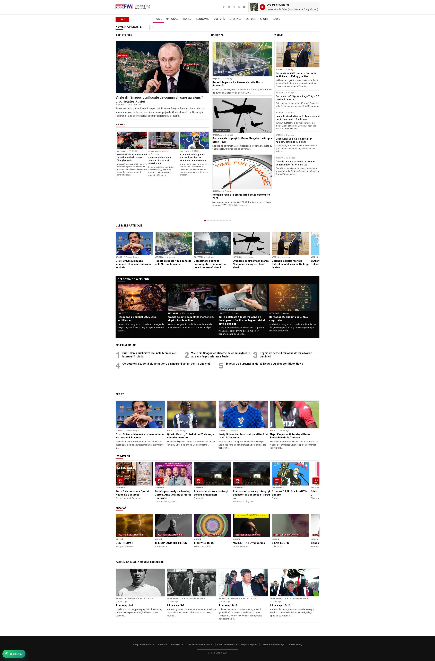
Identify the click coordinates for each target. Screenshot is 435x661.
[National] (208, 220)
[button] (283, 7)
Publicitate (177, 644)
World (187, 18)
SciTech (251, 18)
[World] (211, 220)
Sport (264, 18)
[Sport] (227, 220)
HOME (158, 18)
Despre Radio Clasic (143, 644)
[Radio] (230, 220)
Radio (276, 18)
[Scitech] (224, 220)
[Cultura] (217, 220)
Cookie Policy (295, 644)
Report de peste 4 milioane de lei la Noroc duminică (286, 355)
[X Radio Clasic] (229, 7)
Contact (162, 644)
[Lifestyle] (221, 220)
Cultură (219, 18)
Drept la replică (249, 644)
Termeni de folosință (272, 644)
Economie (202, 18)
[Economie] (214, 220)
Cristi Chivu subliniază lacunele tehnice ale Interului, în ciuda (149, 355)
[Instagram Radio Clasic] (234, 7)
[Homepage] (205, 220)
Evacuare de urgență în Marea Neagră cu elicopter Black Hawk (264, 363)
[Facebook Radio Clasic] (224, 7)
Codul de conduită (227, 644)
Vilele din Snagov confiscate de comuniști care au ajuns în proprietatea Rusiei (220, 355)
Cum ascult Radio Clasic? (200, 644)
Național (172, 18)
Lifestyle (235, 18)
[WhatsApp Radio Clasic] (239, 7)
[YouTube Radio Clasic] (244, 7)
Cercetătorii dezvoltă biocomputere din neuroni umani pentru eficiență (166, 363)
